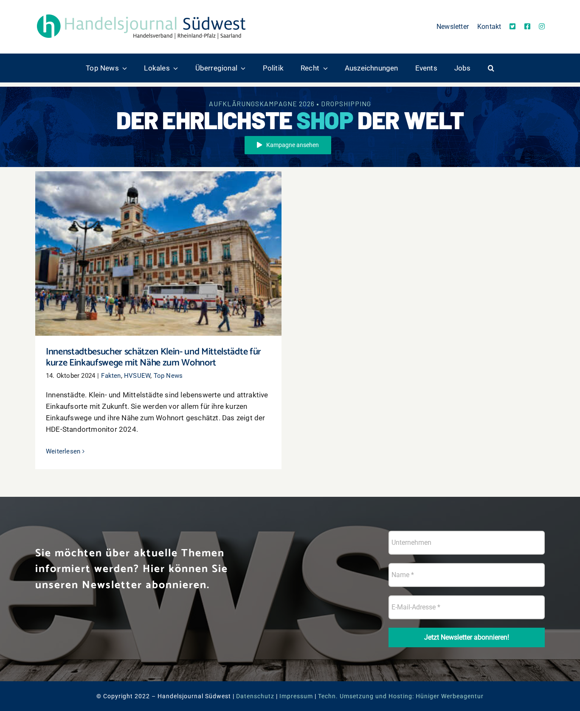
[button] (491, 68)
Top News (168, 376)
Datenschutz (255, 696)
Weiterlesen (63, 451)
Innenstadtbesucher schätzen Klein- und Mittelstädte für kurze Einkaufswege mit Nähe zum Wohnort (158, 241)
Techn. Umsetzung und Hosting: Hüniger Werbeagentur (401, 696)
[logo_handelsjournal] (141, 14)
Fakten (111, 376)
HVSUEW (137, 376)
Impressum (296, 696)
